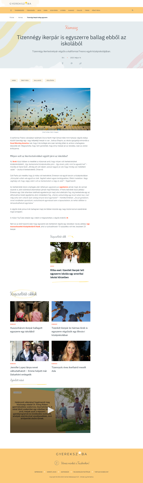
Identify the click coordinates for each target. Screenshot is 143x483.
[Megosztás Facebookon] (62, 63)
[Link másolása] (80, 63)
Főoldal (12, 17)
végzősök (50, 80)
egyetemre (63, 187)
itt (67, 218)
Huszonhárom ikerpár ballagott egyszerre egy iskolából (26, 330)
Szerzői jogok (51, 472)
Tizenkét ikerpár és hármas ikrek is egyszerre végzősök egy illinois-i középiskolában (70, 331)
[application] (50, 410)
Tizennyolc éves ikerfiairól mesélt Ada (69, 369)
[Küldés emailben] (71, 63)
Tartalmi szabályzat (101, 472)
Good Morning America (19, 143)
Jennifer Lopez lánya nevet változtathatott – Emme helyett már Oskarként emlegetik (28, 371)
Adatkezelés (65, 472)
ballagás (37, 80)
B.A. (63, 58)
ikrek (14, 80)
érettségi (25, 80)
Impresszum (38, 472)
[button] (50, 410)
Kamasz (20, 17)
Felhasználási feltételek (81, 472)
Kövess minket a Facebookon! (75, 463)
